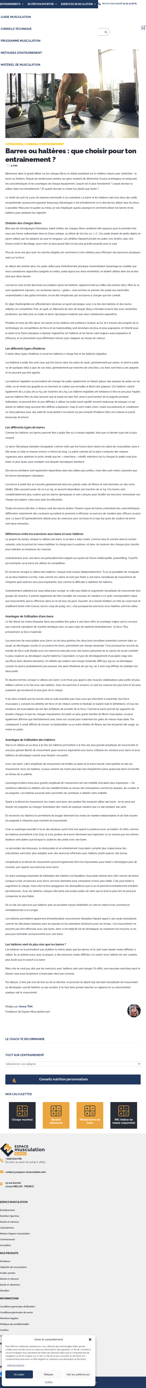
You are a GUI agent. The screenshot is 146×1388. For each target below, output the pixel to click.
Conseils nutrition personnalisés (63, 1079)
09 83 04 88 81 (130, 3)
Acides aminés (7, 1273)
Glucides (4, 1290)
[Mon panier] (143, 27)
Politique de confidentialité (14, 1324)
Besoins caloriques (56, 1121)
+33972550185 (13, 1158)
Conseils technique (16, 29)
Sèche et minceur (9, 1222)
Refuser (48, 1374)
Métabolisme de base (90, 1121)
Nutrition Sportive (41, 4)
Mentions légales (9, 1318)
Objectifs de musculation (13, 1267)
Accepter (19, 1374)
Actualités (5, 1245)
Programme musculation (20, 40)
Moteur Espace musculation (15, 1233)
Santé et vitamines (10, 1284)
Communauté (7, 1239)
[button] (90, 1339)
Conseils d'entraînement (44, 144)
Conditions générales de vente (16, 1312)
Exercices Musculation (77, 4)
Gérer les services (15, 1365)
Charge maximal (22, 1119)
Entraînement (7, 1210)
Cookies (48, 1382)
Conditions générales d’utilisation (17, 1306)
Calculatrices (7, 1227)
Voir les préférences (78, 1374)
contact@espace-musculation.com (25, 1172)
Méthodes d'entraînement (21, 53)
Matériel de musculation (20, 64)
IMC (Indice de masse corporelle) (123, 1121)
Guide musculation (16, 17)
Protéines (5, 1261)
